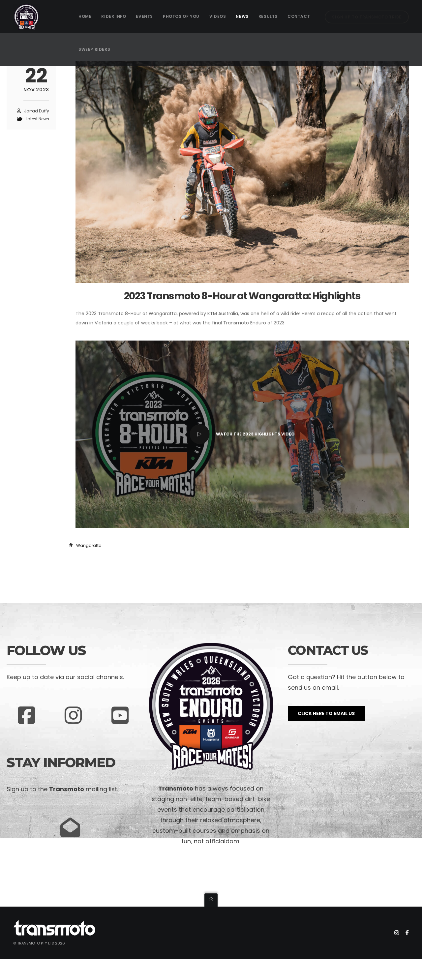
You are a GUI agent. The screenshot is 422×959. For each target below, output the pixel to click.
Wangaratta (89, 545)
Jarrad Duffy (36, 111)
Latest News (37, 119)
